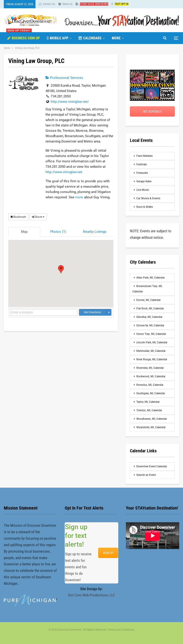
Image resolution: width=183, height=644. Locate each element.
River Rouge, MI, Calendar (151, 359)
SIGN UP (108, 553)
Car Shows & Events (148, 198)
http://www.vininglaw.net (64, 172)
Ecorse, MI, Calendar (148, 300)
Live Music (142, 189)
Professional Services (66, 78)
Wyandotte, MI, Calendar (151, 427)
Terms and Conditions (121, 629)
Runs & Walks (144, 206)
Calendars (92, 38)
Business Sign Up (23, 36)
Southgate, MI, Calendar (150, 393)
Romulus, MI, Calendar (149, 384)
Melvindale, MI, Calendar (151, 350)
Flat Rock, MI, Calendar (150, 308)
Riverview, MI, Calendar (150, 367)
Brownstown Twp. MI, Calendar (147, 289)
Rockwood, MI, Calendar (150, 376)
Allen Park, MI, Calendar (150, 277)
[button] (61, 269)
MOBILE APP (59, 38)
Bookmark (19, 216)
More (116, 38)
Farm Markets (144, 155)
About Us (67, 4)
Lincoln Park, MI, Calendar (151, 342)
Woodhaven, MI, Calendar (151, 418)
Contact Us (49, 4)
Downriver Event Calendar (151, 466)
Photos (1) (58, 232)
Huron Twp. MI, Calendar (151, 334)
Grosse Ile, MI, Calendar (150, 325)
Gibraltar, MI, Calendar (149, 317)
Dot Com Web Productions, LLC (91, 595)
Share (38, 216)
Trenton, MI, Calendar (149, 410)
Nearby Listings (95, 232)
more (79, 197)
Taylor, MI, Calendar (148, 401)
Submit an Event (146, 474)
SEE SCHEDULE (152, 111)
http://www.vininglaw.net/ (70, 102)
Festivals (141, 164)
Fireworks (142, 172)
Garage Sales (144, 181)
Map (24, 232)
